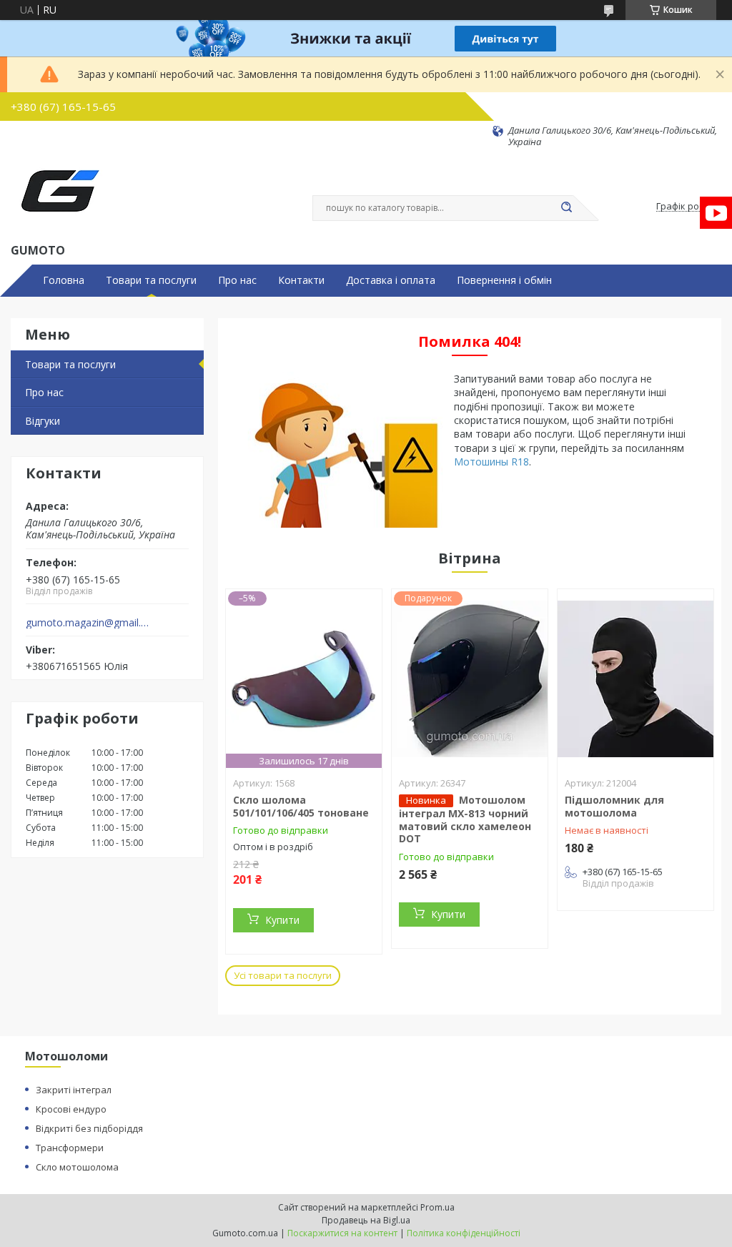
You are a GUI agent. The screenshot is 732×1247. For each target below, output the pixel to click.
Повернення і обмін (504, 280)
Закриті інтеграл (74, 1089)
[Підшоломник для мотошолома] (635, 678)
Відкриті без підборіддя (89, 1128)
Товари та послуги (151, 280)
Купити (282, 920)
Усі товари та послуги (283, 975)
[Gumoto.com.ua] (59, 194)
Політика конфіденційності (463, 1233)
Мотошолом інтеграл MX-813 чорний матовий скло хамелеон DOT (465, 819)
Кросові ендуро (71, 1109)
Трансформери (70, 1147)
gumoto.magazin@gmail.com (88, 622)
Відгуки (42, 421)
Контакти (301, 280)
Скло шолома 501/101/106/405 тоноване (301, 806)
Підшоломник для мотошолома (614, 806)
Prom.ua (437, 1207)
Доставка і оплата (390, 280)
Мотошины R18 (491, 461)
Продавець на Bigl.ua (366, 1220)
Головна (63, 280)
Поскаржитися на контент (342, 1233)
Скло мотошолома (77, 1166)
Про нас (237, 280)
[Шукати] (566, 208)
